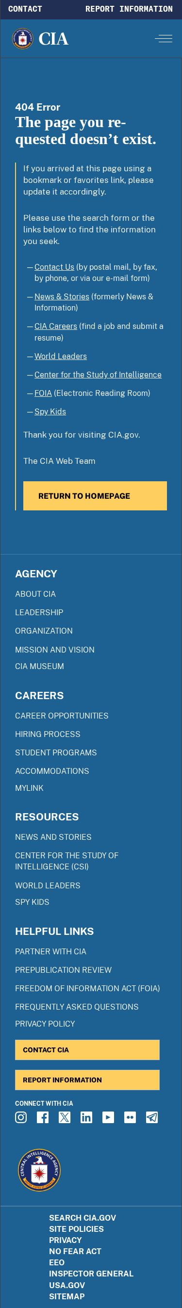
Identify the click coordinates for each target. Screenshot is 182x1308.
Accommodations (52, 771)
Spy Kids (50, 411)
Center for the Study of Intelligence (98, 374)
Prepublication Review (63, 970)
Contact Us (54, 267)
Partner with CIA (50, 951)
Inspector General (91, 1273)
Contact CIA (46, 1050)
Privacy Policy (45, 1024)
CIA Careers (55, 326)
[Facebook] (44, 1120)
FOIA (43, 393)
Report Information (129, 8)
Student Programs (56, 752)
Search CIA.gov (82, 1218)
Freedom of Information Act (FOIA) (87, 988)
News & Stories (61, 296)
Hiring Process (48, 734)
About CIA (35, 594)
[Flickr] (131, 1120)
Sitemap (66, 1296)
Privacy (65, 1240)
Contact (25, 8)
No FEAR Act (75, 1251)
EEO (57, 1262)
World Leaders (60, 356)
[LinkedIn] (88, 1120)
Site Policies (76, 1229)
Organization (44, 631)
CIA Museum (39, 666)
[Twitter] (66, 1120)
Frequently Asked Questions (77, 1007)
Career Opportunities (62, 715)
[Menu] (163, 38)
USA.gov (67, 1285)
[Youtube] (109, 1120)
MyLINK (29, 788)
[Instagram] (22, 1120)
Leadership (39, 612)
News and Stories (53, 837)
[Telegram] (153, 1120)
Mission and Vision (55, 649)
